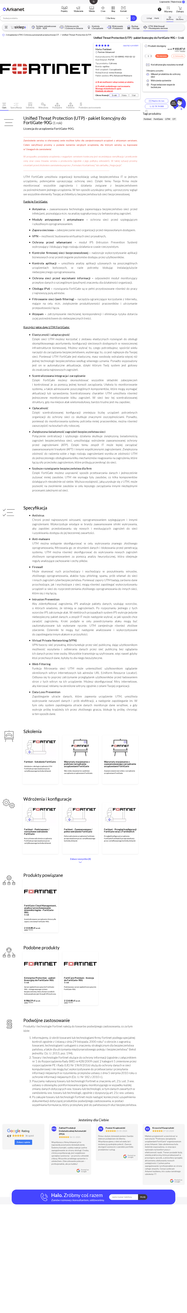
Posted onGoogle (85, 1170)
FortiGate (158, 119)
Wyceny (168, 11)
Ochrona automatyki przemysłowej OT (41, 35)
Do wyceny (162, 56)
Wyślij (142, 1197)
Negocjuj (47, 929)
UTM (167, 119)
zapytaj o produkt (130, 45)
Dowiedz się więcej (104, 91)
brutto (31, 930)
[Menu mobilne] (6, 27)
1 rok (114, 95)
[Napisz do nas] (178, 104)
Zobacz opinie (23, 1142)
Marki (156, 18)
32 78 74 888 (157, 106)
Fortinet (107, 49)
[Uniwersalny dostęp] (159, 9)
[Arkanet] (3, 34)
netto (26, 930)
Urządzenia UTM (14, 35)
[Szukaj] (134, 18)
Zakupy (180, 11)
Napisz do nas (157, 101)
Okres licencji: (102, 95)
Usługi (149, 18)
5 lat (134, 95)
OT (174, 119)
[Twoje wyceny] (168, 8)
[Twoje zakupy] (180, 8)
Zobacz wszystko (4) (80, 859)
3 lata (124, 95)
